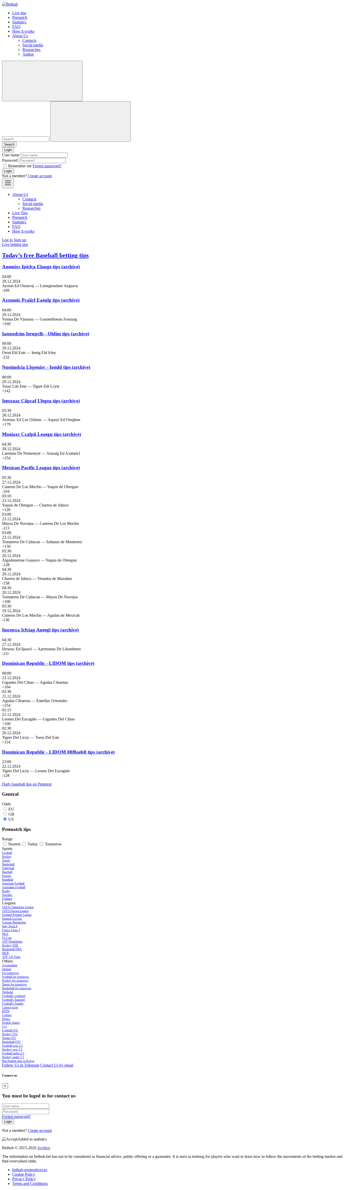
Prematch (19, 17)
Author (28, 54)
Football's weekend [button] (13, 996)
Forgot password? (47, 166)
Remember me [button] (20, 166)
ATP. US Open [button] (11, 957)
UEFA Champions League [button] (18, 907)
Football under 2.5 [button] (13, 1053)
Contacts (29, 40)
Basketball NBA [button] (12, 949)
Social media (32, 45)
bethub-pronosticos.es (29, 1170)
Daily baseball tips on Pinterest (26, 784)
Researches (31, 49)
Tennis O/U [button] (9, 1038)
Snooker (7, 895)
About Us (20, 36)
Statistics (19, 22)
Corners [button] (7, 1015)
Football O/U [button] (10, 1030)
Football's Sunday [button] (13, 1003)
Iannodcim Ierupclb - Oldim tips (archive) (45, 333)
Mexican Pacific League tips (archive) (41, 467)
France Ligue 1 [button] (11, 930)
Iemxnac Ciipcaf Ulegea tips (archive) (41, 400)
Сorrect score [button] (10, 1007)
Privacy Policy (24, 1179)
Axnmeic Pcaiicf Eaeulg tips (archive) (40, 300)
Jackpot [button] (6, 969)
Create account (40, 176)
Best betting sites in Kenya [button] (18, 1061)
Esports (6, 876)
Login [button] (8, 150)
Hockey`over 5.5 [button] (12, 1049)
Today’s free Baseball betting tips (45, 255)
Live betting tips (15, 244)
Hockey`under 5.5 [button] (13, 1057)
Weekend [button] (7, 992)
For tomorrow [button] (10, 973)
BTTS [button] (5, 1011)
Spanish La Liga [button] (12, 918)
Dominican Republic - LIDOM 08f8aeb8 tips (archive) (58, 752)
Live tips (19, 13)
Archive (43, 1148)
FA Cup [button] (6, 938)
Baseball (7, 872)
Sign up (20, 240)
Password (10, 160)
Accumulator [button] (10, 965)
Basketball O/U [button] (11, 1042)
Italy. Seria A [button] (10, 926)
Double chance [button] (11, 1022)
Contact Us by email (56, 1065)
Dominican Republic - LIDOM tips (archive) (48, 663)
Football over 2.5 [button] (12, 1045)
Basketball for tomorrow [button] (17, 988)
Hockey (6, 856)
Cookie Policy (23, 1174)
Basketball (8, 864)
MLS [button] (5, 934)
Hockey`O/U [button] (10, 1034)
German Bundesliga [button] (14, 922)
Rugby (6, 891)
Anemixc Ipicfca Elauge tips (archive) (41, 266)
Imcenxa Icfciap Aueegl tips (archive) (40, 629)
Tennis (6, 860)
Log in (7, 240)
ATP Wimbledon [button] (12, 941)
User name (10, 155)
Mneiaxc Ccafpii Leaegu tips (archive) (41, 434)
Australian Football (13, 887)
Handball (7, 879)
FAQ (16, 26)
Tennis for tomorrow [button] (14, 984)
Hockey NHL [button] (10, 945)
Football (7, 853)
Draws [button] (6, 1019)
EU (11, 809)
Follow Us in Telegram (20, 1065)
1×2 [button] (4, 1026)
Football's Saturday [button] (13, 1000)
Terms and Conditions (30, 1183)
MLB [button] (5, 953)
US (11, 819)
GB (11, 814)
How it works (23, 31)
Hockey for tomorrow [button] (15, 980)
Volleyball (8, 868)
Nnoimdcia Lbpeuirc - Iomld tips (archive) (46, 367)
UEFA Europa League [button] (15, 911)
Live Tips (20, 213)
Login (8, 171)
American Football (13, 883)
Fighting (7, 899)
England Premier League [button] (17, 915)
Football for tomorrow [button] (15, 977)
